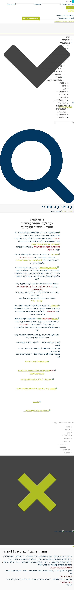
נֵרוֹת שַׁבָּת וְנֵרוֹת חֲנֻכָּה (54, 80)
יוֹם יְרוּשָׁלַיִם (62, 97)
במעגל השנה (66, 450)
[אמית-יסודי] (37, 107)
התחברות (68, 1)
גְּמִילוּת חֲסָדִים (61, 117)
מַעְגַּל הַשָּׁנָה (66, 43)
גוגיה (68, 432)
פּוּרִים (64, 86)
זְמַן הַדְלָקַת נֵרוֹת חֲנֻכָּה (54, 74)
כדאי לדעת (63, 447)
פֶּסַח (64, 89)
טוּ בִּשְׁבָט (63, 83)
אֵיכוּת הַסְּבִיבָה (61, 115)
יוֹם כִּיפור (63, 49)
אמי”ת (68, 427)
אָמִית (68, 37)
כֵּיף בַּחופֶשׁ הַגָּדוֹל (60, 100)
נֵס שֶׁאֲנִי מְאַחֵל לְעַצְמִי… (33, 411)
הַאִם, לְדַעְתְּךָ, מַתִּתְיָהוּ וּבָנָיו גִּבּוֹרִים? (34, 379)
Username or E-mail (66, 18)
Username (11, 4)
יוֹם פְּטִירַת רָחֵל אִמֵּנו (59, 54)
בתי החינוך (67, 438)
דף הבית (71, 211)
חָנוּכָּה (64, 60)
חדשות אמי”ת (66, 441)
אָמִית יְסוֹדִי (66, 40)
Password (37, 4)
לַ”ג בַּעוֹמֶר (62, 94)
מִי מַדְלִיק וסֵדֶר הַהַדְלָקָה (53, 71)
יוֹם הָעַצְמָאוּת (61, 92)
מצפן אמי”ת (66, 435)
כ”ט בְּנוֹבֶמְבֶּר (61, 57)
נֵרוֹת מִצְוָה (58, 77)
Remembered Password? (64, 22)
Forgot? (71, 11)
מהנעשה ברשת (62, 444)
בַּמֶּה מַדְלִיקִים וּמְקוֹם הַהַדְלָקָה (51, 69)
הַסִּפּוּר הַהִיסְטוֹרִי (56, 63)
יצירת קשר (67, 452)
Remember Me (68, 4)
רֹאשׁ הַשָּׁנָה (62, 46)
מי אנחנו (67, 429)
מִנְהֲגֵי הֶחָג (58, 66)
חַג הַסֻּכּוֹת (62, 51)
